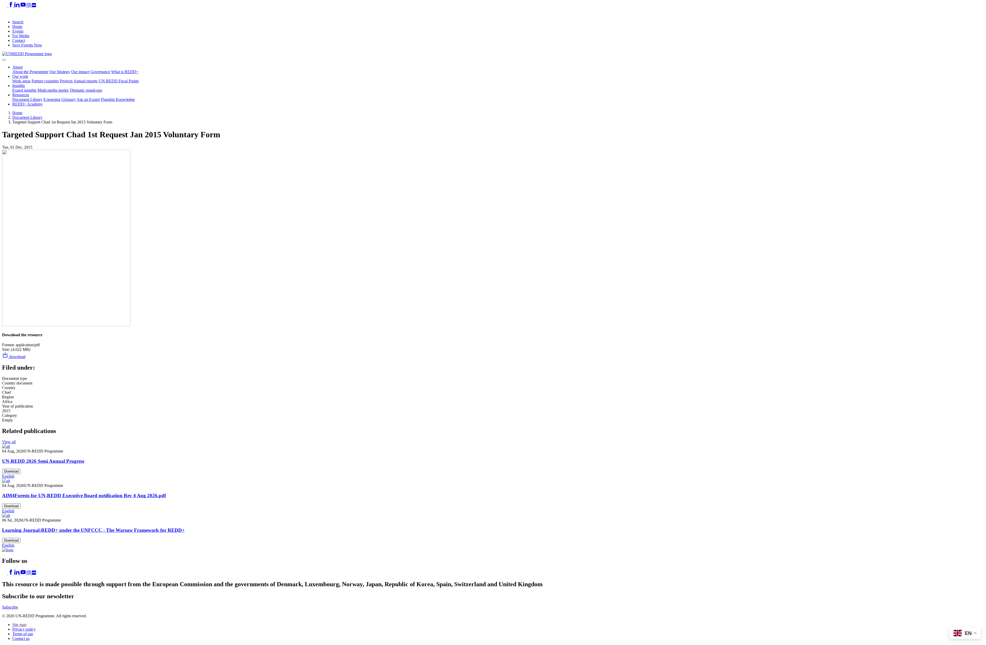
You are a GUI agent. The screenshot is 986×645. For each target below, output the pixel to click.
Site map (19, 624)
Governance (100, 72)
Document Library (27, 99)
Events (17, 31)
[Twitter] (5, 6)
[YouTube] (24, 6)
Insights (18, 85)
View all (9, 442)
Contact (18, 40)
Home (17, 26)
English (8, 476)
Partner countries (45, 81)
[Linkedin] (17, 6)
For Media (20, 36)
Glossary (68, 99)
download (16, 356)
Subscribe (10, 607)
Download (11, 471)
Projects (66, 81)
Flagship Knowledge (118, 99)
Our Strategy (59, 72)
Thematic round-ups (86, 90)
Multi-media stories (53, 90)
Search (17, 22)
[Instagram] (29, 6)
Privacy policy (24, 629)
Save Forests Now (27, 45)
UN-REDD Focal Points (119, 81)
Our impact (80, 72)
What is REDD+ (124, 72)
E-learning (51, 99)
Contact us (21, 638)
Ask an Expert (88, 99)
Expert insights (24, 90)
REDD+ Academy (27, 104)
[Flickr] (34, 6)
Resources (20, 95)
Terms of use (22, 634)
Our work (20, 76)
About (17, 67)
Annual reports (85, 81)
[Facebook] (11, 6)
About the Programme (30, 72)
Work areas (21, 81)
